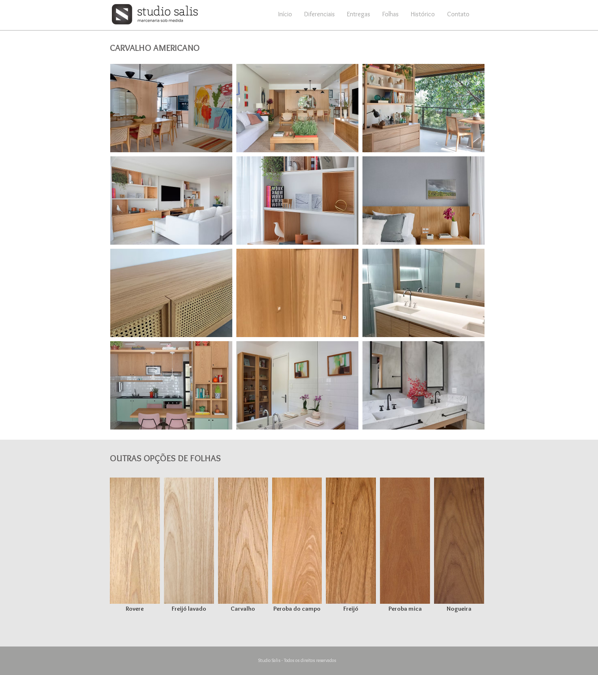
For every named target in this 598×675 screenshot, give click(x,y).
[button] (390, 14)
